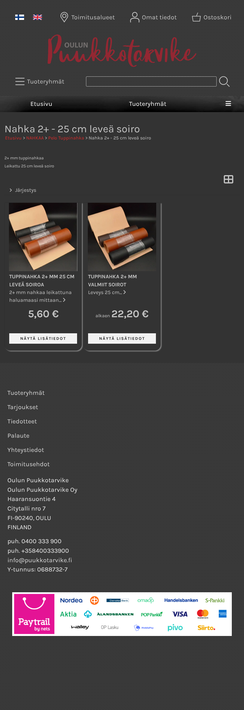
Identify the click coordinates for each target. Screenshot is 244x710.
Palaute (18, 435)
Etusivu (41, 103)
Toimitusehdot (28, 464)
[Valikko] (228, 104)
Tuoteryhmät (147, 103)
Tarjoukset (22, 407)
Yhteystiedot (25, 449)
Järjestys (25, 190)
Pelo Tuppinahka (66, 138)
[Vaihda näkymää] (228, 181)
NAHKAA (35, 138)
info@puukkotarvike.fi (39, 560)
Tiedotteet (22, 421)
